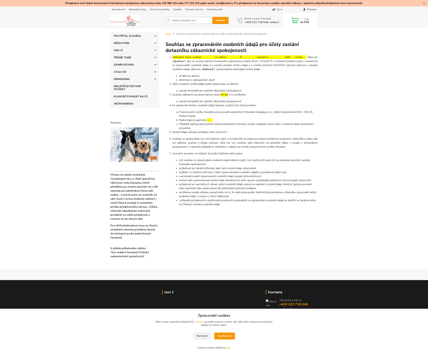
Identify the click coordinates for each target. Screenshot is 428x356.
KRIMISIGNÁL (122, 79)
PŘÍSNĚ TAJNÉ (122, 57)
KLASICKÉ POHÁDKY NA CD (131, 96)
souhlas (198, 321)
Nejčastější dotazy (137, 9)
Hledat (220, 20)
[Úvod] (136, 20)
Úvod (168, 33)
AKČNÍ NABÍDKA (124, 103)
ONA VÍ (118, 50)
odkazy (296, 3)
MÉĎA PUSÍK (121, 43)
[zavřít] (423, 3)
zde (228, 347)
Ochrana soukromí (194, 9)
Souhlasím (224, 336)
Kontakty (177, 9)
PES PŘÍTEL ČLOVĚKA (127, 36)
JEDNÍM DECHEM (124, 64)
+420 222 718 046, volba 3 (262, 22)
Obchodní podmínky (160, 9)
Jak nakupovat (118, 9)
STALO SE (120, 72)
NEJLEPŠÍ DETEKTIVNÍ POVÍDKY (127, 88)
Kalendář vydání (215, 9)
